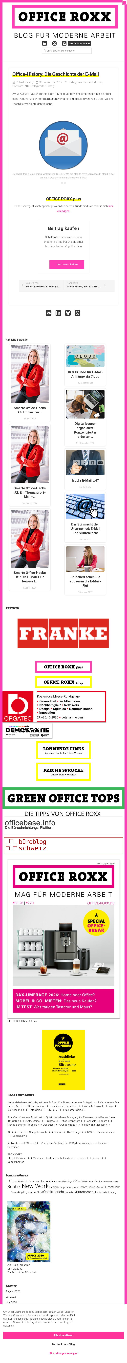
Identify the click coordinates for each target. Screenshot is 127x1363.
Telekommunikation (92, 1181)
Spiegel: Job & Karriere (96, 1102)
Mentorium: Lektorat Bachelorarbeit (52, 1158)
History (50, 86)
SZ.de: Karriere (36, 1106)
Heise (20, 1132)
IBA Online (13, 1120)
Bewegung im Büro (77, 1117)
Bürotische (84, 1192)
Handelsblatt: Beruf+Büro (64, 1106)
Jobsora (96, 1158)
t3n (9, 1132)
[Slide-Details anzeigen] (63, 633)
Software (17, 86)
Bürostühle (112, 1187)
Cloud (40, 1192)
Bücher (14, 1186)
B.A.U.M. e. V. (42, 1143)
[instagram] (54, 43)
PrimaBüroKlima (16, 1117)
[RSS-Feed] (64, 43)
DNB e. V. (53, 1109)
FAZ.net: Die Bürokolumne (63, 1102)
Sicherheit (97, 1192)
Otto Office (35, 1109)
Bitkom (58, 1132)
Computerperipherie (68, 1187)
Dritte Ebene (70, 1192)
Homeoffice (48, 1181)
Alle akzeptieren (63, 1335)
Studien (13, 1181)
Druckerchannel (106, 1132)
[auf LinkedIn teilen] (59, 313)
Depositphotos (15, 1161)
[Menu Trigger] (124, 2)
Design (53, 1187)
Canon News (20, 1135)
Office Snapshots (70, 1120)
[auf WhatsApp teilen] (78, 313)
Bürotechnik (90, 82)
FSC (26, 1143)
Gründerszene (67, 1124)
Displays (67, 1181)
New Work (35, 1186)
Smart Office (87, 1187)
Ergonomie (29, 1192)
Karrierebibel (14, 1102)
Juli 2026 (11, 1296)
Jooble (82, 1158)
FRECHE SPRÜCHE (63, 770)
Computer (34, 1181)
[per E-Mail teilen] (49, 313)
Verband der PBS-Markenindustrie (73, 1143)
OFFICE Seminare (17, 1158)
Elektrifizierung (109, 1192)
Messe (99, 1187)
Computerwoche (38, 1132)
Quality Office (32, 1120)
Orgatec (50, 1120)
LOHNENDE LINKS (63, 748)
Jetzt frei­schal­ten (67, 264)
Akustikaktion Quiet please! (46, 1117)
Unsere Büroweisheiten (63, 774)
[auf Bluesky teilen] (68, 313)
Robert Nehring (24, 82)
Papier (115, 1182)
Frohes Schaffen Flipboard (22, 1124)
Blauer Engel (74, 1132)
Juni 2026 (11, 1302)
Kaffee (77, 1181)
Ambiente (12, 1143)
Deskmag (48, 1124)
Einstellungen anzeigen (64, 1353)
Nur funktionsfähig (63, 1344)
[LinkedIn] (44, 43)
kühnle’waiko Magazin (93, 1124)
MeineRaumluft (101, 1117)
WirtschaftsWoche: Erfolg (98, 1106)
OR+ (100, 82)
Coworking (17, 1192)
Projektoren (107, 1182)
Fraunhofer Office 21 (74, 1109)
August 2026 (13, 1291)
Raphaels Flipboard (96, 1120)
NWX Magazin (35, 1102)
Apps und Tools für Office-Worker (63, 753)
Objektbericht (53, 1192)
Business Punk (15, 1109)
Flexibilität (23, 1181)
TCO (89, 1132)
